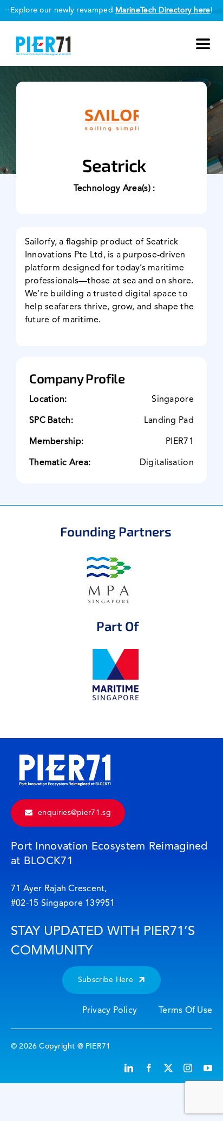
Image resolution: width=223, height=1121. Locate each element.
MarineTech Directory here (163, 10)
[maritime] (115, 654)
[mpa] (109, 559)
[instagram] (187, 1068)
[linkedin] (128, 1068)
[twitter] (168, 1068)
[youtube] (208, 1068)
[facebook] (149, 1068)
